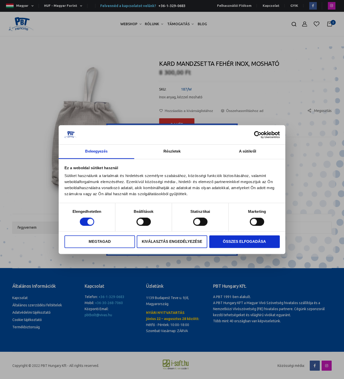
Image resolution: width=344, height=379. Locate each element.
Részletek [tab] (172, 151)
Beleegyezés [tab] (96, 151)
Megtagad (100, 242)
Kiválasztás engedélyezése (172, 242)
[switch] (143, 222)
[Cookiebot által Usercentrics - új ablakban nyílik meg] (258, 134)
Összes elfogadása (244, 242)
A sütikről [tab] (247, 151)
